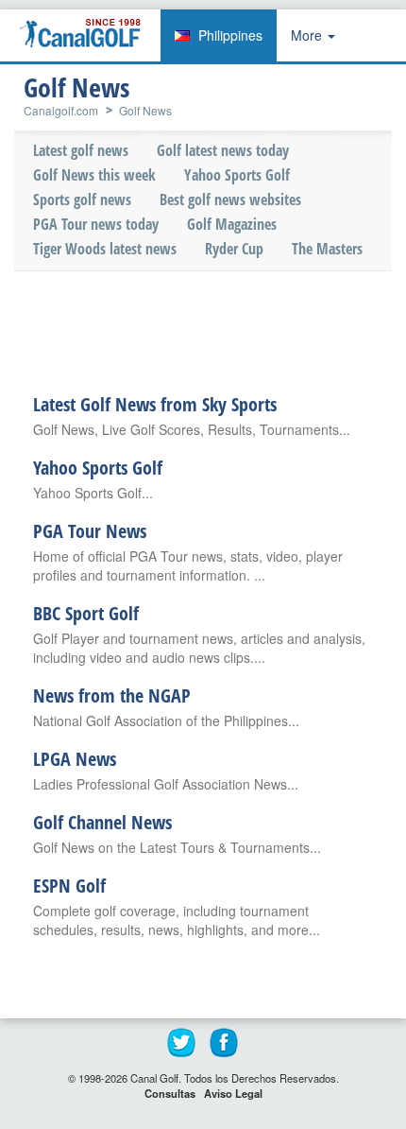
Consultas (169, 1093)
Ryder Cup (234, 248)
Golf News (145, 110)
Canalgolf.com (61, 110)
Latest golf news (80, 150)
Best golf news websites (230, 199)
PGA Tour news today (96, 224)
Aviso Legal (233, 1093)
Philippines (230, 35)
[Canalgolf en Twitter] (182, 1043)
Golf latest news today (223, 150)
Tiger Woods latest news (105, 248)
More (308, 35)
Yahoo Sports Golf (237, 174)
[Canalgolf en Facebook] (225, 1043)
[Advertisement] (212, 328)
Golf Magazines (232, 224)
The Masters (327, 248)
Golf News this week (94, 174)
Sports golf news (82, 199)
